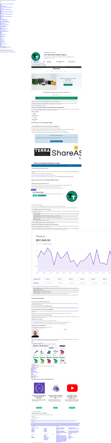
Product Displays (60, 432)
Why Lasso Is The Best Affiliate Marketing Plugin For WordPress (39, 397)
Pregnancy (32, 425)
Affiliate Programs (71, 437)
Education (57, 420)
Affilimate (45, 429)
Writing (78, 425)
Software (47, 425)
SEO (75, 420)
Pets (78, 424)
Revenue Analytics (76, 428)
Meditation (65, 424)
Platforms (1, 4)
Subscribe (65, 329)
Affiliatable (45, 428)
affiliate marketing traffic (38, 322)
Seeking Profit (72, 420)
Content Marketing (53, 420)
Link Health (75, 432)
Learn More (35, 195)
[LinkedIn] (31, 341)
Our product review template (37, 222)
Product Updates (68, 420)
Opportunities (65, 432)
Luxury (61, 424)
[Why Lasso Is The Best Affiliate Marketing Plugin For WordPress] (39, 393)
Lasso (41, 204)
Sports (53, 425)
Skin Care (40, 425)
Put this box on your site (42, 195)
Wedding (68, 425)
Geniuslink (32, 431)
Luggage (34, 114)
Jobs (54, 424)
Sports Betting (50, 425)
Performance (70, 433)
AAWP (32, 428)
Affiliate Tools (33, 420)
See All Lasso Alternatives (35, 427)
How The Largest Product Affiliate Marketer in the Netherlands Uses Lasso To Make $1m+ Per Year (61, 436)
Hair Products (33, 424)
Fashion (34, 113)
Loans (59, 424)
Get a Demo (1, 47)
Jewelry (53, 424)
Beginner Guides (44, 420)
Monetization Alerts (71, 428)
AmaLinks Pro (33, 430)
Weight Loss (71, 425)
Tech (58, 425)
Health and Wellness (37, 424)
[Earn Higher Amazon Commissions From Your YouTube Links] (72, 393)
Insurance (50, 424)
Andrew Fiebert (46, 58)
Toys (59, 425)
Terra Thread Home (38, 192)
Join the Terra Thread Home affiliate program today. (38, 105)
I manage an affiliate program (4, 51)
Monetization (60, 420)
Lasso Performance (76, 228)
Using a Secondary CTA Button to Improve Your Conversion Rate (55, 397)
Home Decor (42, 424)
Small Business (43, 425)
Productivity (35, 425)
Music (68, 424)
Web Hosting (65, 425)
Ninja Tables (45, 431)
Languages (56, 424)
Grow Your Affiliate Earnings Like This (60, 441)
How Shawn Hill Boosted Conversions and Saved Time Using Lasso (61, 438)
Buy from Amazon (72, 407)
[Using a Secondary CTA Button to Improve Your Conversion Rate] (55, 393)
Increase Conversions (59, 427)
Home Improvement (46, 424)
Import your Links (71, 432)
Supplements (55, 425)
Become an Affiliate (46, 437)
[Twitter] (32, 341)
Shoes (38, 425)
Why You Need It (39, 407)
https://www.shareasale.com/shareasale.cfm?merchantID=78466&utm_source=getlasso (66, 307)
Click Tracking (76, 431)
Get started (5, 47)
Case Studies (49, 420)
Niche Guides (64, 420)
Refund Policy (46, 439)
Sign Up (70, 438)
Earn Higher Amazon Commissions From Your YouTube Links (71, 397)
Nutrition (70, 424)
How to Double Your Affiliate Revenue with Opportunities (61, 439)
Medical (63, 424)
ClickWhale (45, 430)
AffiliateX (32, 429)
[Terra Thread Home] (71, 201)
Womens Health (75, 425)
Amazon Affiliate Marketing (38, 420)
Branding (45, 436)
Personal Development (74, 424)
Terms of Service (46, 438)
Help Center (70, 436)
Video (62, 425)
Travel (61, 425)
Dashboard (57, 433)
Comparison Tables (58, 431)
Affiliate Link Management (72, 427)
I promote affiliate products (12, 51)
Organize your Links (71, 431)
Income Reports (62, 428)
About (45, 435)
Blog (0, 17)
